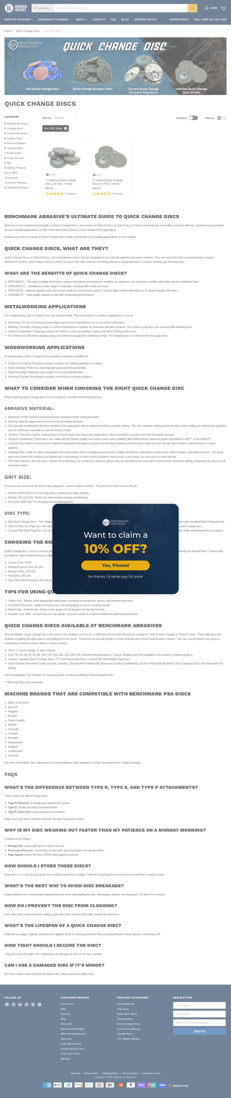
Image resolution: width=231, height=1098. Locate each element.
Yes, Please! (115, 565)
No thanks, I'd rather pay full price (115, 577)
